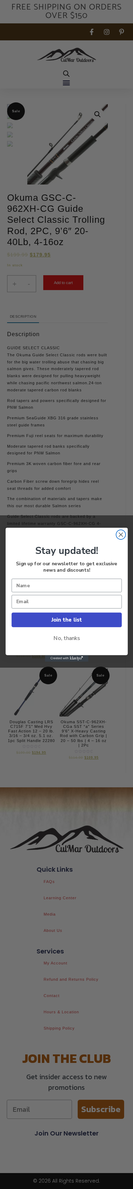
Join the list (66, 619)
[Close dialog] (121, 534)
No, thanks (66, 638)
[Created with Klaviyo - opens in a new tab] (66, 658)
